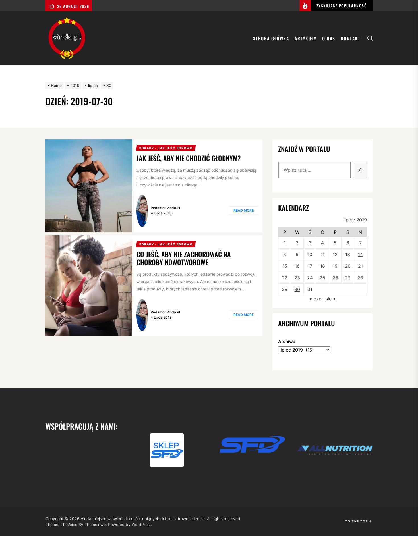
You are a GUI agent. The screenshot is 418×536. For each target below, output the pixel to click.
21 (360, 266)
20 (348, 266)
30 (297, 289)
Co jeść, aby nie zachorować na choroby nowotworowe (183, 258)
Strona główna (271, 38)
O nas (328, 38)
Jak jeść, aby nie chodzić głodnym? (188, 158)
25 (322, 278)
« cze (315, 299)
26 (335, 278)
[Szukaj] (360, 170)
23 (297, 278)
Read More (243, 210)
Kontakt (351, 38)
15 (284, 266)
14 (360, 254)
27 (347, 278)
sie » (331, 299)
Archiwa (286, 341)
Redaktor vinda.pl (165, 208)
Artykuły (305, 38)
